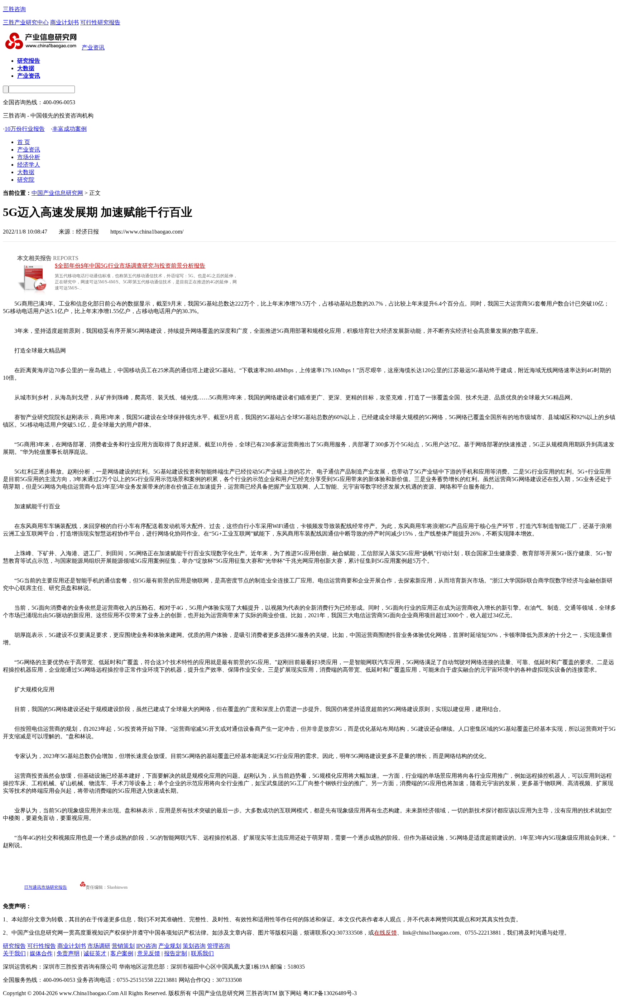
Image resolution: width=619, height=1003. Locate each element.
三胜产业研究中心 (26, 22)
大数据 (25, 172)
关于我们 (14, 953)
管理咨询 (218, 946)
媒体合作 (41, 953)
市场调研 (98, 946)
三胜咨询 (14, 9)
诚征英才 (94, 953)
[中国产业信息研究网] (42, 47)
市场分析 (28, 157)
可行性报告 (41, 946)
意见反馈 (148, 953)
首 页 (23, 142)
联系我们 (202, 953)
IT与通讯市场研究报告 (45, 887)
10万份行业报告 (25, 129)
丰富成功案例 (69, 129)
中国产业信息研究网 (57, 193)
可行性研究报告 (100, 22)
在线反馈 (385, 933)
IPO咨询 (146, 946)
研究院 (25, 180)
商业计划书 (64, 22)
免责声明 (68, 953)
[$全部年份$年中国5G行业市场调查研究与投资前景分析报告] (33, 292)
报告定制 (175, 953)
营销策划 (123, 946)
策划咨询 (194, 946)
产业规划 (169, 946)
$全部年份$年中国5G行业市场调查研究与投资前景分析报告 (130, 266)
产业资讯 (93, 47)
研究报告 (14, 946)
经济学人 (28, 165)
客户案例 (121, 953)
